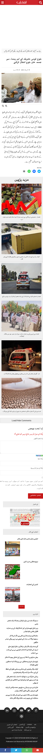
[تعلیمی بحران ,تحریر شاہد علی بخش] (12, 549)
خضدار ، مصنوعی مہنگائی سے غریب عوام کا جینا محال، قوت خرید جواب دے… (21, 218)
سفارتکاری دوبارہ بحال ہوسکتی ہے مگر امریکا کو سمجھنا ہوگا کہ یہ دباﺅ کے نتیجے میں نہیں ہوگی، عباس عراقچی (21, 639)
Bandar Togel (23, 747)
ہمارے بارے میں (17, 730)
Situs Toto (10, 747)
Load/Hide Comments (21, 420)
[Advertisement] (21, 25)
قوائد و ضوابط (19, 728)
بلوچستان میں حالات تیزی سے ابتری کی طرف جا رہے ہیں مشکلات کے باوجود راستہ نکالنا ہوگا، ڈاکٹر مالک (22, 696)
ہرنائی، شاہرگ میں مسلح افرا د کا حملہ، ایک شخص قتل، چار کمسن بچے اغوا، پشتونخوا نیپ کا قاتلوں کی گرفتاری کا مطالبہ (22, 680)
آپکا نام (40, 458)
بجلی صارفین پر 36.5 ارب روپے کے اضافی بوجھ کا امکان (21, 657)
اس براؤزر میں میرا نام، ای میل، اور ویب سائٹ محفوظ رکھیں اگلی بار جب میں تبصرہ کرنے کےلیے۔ (21, 484)
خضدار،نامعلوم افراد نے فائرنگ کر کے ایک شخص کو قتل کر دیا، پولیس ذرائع (21, 296)
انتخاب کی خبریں (12, 725)
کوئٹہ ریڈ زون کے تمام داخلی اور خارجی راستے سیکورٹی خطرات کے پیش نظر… (21, 257)
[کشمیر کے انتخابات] (12, 595)
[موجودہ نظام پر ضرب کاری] (12, 572)
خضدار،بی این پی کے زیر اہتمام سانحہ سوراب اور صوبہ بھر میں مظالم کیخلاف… (21, 335)
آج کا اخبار (22, 725)
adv (35, 725)
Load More (22, 606)
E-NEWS (29, 725)
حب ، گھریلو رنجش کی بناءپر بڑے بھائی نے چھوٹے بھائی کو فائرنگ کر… (21, 373)
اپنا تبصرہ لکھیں (38, 438)
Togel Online (32, 747)
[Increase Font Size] (6, 106)
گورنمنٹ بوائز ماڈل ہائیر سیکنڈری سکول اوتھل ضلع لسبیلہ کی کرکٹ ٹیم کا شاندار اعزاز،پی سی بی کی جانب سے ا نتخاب (22, 650)
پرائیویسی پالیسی (31, 728)
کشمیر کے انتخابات (32, 584)
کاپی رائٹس (11, 728)
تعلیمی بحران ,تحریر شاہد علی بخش (27, 538)
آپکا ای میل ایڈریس (37, 468)
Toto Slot (16, 747)
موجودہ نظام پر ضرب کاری (31, 561)
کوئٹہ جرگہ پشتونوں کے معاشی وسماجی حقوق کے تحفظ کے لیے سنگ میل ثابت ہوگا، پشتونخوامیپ (22, 670)
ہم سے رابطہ (27, 730)
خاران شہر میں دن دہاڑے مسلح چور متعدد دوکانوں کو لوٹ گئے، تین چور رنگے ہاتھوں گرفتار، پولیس (22, 689)
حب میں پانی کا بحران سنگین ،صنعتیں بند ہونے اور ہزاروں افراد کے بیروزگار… (21, 411)
